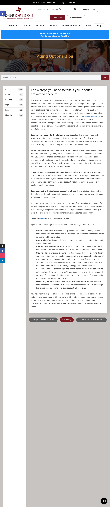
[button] (3, 13)
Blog (99, 25)
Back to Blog (66, 320)
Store (88, 25)
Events (53, 25)
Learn (25, 25)
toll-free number (90, 116)
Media (39, 25)
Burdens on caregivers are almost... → (91, 320)
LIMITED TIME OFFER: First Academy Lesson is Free (55, 2)
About (11, 25)
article (42, 219)
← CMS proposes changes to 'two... (43, 320)
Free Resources (70, 25)
